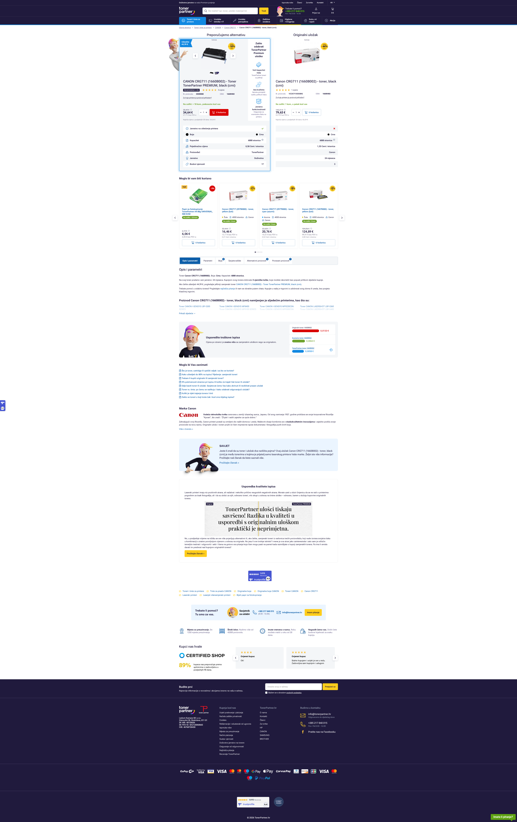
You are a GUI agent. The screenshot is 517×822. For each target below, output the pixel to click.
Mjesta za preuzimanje (229, 731)
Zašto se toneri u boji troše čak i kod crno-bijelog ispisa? (208, 397)
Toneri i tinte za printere (203, 28)
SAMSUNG (264, 735)
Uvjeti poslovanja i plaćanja (231, 712)
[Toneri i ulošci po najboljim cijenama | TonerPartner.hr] (187, 11)
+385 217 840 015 (294, 11)
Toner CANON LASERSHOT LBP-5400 (317, 309)
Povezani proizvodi (280, 261)
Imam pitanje (313, 612)
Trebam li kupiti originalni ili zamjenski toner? (203, 378)
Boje (220, 261)
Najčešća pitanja (226, 750)
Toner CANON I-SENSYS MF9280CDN (277, 309)
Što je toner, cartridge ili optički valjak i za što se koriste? (208, 370)
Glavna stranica (185, 28)
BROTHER (264, 739)
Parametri (208, 261)
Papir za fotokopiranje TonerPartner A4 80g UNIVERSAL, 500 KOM (197, 211)
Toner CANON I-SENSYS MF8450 (234, 306)
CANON (218, 28)
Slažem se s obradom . (285, 693)
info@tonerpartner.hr (292, 612)
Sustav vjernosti (226, 739)
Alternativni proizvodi (256, 261)
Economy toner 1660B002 (302, 338)
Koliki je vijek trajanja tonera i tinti (197, 393)
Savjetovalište (234, 261)
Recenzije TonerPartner (229, 754)
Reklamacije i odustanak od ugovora (235, 724)
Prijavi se (316, 13)
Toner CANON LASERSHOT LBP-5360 (317, 306)
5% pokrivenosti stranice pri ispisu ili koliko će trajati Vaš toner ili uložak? (216, 382)
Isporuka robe (287, 3)
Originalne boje (244, 591)
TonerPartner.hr (268, 707)
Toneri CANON (291, 591)
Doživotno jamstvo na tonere (231, 743)
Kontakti (320, 3)
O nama (263, 712)
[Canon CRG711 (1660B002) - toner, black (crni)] (306, 55)
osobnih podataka (293, 693)
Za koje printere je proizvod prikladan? (290, 97)
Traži (264, 11)
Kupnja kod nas (227, 707)
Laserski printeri (190, 595)
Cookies (222, 720)
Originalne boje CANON (268, 591)
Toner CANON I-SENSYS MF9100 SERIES (237, 309)
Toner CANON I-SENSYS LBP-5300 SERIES (194, 308)
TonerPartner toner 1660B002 (303, 348)
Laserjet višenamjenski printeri (216, 595)
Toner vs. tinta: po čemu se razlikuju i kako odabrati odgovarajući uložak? (215, 389)
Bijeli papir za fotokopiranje (249, 595)
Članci (299, 3)
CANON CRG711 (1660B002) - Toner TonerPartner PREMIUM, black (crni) (268, 284)
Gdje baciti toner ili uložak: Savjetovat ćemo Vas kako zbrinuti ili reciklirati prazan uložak (222, 386)
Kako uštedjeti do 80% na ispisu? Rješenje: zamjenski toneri (209, 374)
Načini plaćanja (226, 735)
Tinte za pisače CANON (220, 591)
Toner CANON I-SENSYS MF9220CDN (277, 306)
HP (261, 727)
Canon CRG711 (230, 28)
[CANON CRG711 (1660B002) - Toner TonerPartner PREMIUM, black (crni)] (214, 55)
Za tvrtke (309, 3)
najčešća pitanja (227, 288)
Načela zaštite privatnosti (230, 716)
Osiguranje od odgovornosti (231, 746)
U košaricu (314, 112)
